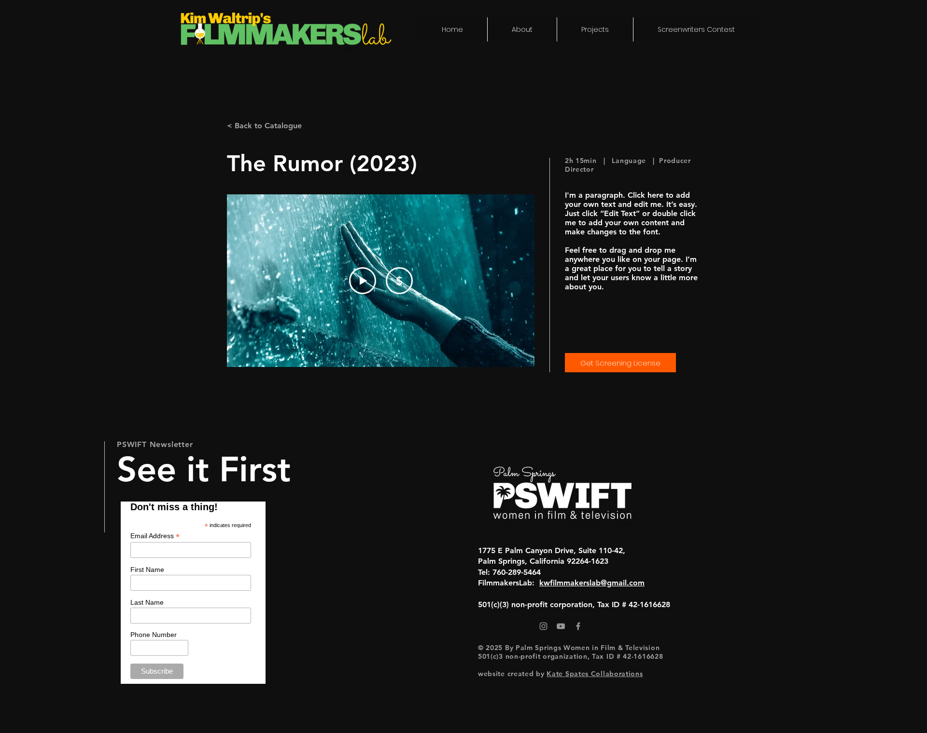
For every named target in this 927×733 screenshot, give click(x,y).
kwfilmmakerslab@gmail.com (592, 582)
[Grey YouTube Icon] (561, 626)
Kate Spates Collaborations (595, 673)
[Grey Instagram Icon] (543, 626)
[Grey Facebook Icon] (578, 626)
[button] (595, 29)
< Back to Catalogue (264, 125)
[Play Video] (362, 280)
